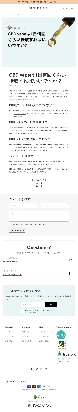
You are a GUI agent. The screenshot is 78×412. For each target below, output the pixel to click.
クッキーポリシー (52, 389)
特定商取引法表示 (26, 389)
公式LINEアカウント (12, 274)
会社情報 (25, 336)
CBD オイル (9, 332)
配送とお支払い (44, 341)
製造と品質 (26, 332)
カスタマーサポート (46, 332)
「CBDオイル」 (20, 114)
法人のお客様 (26, 341)
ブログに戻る (41, 180)
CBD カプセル (9, 336)
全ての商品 (8, 341)
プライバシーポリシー (44, 310)
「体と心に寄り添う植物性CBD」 (50, 91)
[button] (6, 8)
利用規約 (33, 389)
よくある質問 (43, 336)
